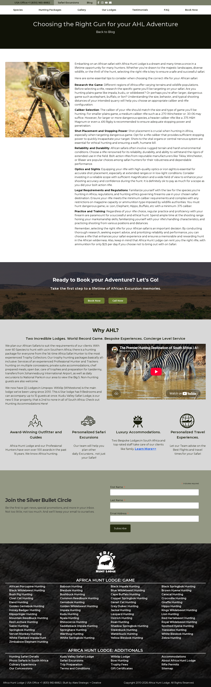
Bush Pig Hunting (20, 594)
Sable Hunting (18, 626)
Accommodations (174, 656)
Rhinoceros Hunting (73, 622)
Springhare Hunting (73, 630)
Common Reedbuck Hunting (79, 598)
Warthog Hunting (71, 633)
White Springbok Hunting (77, 637)
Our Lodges (109, 9)
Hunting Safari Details (24, 656)
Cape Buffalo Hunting (125, 594)
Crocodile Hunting (174, 598)
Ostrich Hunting (121, 618)
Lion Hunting (170, 614)
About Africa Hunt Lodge (179, 660)
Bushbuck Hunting (72, 594)
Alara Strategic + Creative (86, 682)
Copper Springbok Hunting (129, 598)
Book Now (191, 9)
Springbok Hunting (22, 630)
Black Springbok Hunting (178, 586)
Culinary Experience (22, 664)
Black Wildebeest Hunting (27, 590)
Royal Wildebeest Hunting (179, 622)
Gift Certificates (122, 668)
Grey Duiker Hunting (124, 606)
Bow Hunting (119, 660)
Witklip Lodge (120, 656)
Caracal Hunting (172, 594)
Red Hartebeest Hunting (178, 618)
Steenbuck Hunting (124, 630)
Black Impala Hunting (125, 586)
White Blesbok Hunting (177, 633)
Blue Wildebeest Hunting (128, 590)
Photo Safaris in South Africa (28, 660)
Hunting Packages (50, 9)
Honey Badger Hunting (24, 610)
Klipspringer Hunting (23, 614)
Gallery (81, 9)
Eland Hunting (18, 602)
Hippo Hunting (171, 606)
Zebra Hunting (171, 637)
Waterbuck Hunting (124, 633)
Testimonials (140, 9)
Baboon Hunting (71, 586)
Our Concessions (20, 668)
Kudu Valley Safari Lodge (77, 656)
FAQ (166, 9)
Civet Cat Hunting (21, 598)
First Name (117, 487)
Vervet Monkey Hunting (25, 633)
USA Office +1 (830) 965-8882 (32, 2)
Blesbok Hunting (71, 590)
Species (18, 9)
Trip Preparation (71, 664)
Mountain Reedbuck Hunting (28, 618)
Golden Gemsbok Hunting (26, 606)
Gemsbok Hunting (72, 602)
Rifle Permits (170, 664)
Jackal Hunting (121, 610)
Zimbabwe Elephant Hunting (28, 641)
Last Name (117, 500)
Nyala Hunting (69, 618)
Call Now (117, 300)
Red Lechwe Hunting (23, 622)
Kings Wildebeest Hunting (179, 610)
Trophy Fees (119, 664)
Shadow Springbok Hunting (129, 626)
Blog (89, 2)
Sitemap (167, 668)
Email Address (119, 513)
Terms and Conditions (75, 668)
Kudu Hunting (69, 614)
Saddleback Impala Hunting (79, 626)
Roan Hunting (120, 622)
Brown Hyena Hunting (176, 590)
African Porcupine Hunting (27, 586)
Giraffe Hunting (172, 602)
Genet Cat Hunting (123, 602)
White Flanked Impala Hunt (27, 637)
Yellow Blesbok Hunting (127, 637)
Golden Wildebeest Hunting (79, 606)
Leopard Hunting (122, 614)
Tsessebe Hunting (174, 630)
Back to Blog (105, 32)
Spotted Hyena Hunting (178, 626)
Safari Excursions (68, 2)
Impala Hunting (70, 610)
